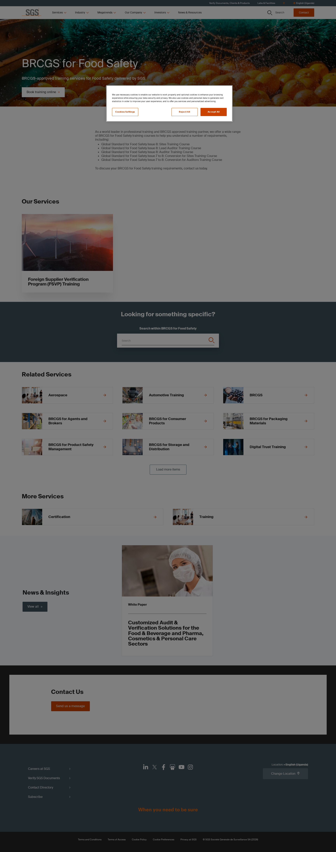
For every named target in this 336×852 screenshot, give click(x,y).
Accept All (214, 111)
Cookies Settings (125, 111)
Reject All (184, 111)
